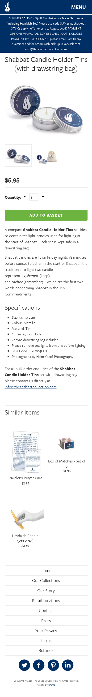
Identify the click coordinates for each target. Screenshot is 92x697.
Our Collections (46, 580)
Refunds (46, 650)
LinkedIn (68, 665)
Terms (46, 640)
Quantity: (13, 197)
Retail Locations (46, 600)
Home (46, 570)
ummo (51, 685)
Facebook (39, 665)
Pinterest (53, 665)
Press (46, 620)
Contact (46, 610)
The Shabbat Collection (7, 7)
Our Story (46, 590)
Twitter (24, 665)
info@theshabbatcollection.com (31, 387)
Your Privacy (46, 630)
